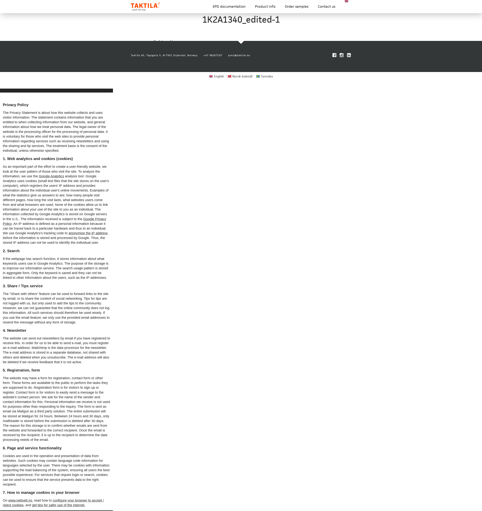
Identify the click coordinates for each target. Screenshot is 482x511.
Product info (265, 6)
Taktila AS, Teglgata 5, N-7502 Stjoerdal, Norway (164, 55)
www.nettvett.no (20, 500)
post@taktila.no (239, 55)
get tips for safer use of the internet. (58, 505)
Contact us (326, 6)
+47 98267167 (213, 55)
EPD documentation (229, 6)
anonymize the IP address (88, 233)
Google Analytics (51, 176)
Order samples (296, 6)
